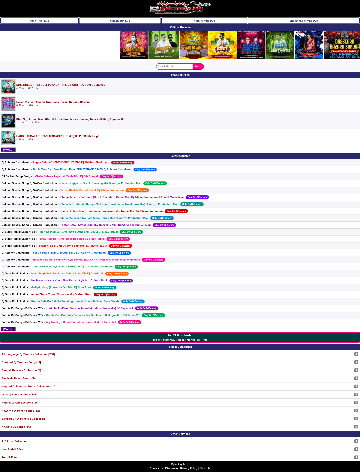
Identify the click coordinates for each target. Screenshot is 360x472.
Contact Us (157, 468)
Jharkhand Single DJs (304, 20)
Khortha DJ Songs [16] (16, 426)
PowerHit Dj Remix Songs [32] (21, 410)
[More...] (8, 149)
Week (181, 339)
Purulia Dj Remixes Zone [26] (20, 402)
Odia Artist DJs (39, 20)
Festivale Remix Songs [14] (19, 378)
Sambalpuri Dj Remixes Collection (23, 418)
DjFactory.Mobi (180, 464)
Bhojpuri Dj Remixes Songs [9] (21, 362)
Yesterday (169, 339)
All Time (202, 339)
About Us (204, 468)
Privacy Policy (188, 468)
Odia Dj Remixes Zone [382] (19, 394)
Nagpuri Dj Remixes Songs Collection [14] (28, 386)
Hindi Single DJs (204, 20)
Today (156, 339)
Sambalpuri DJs (120, 20)
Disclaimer (172, 468)
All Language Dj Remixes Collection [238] (28, 354)
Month (191, 339)
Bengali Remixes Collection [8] (21, 370)
